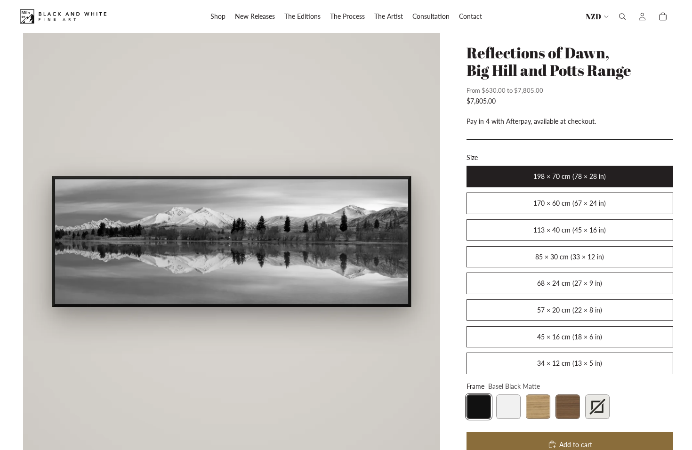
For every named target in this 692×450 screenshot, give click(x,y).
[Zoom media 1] (231, 241)
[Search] (622, 16)
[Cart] (662, 16)
